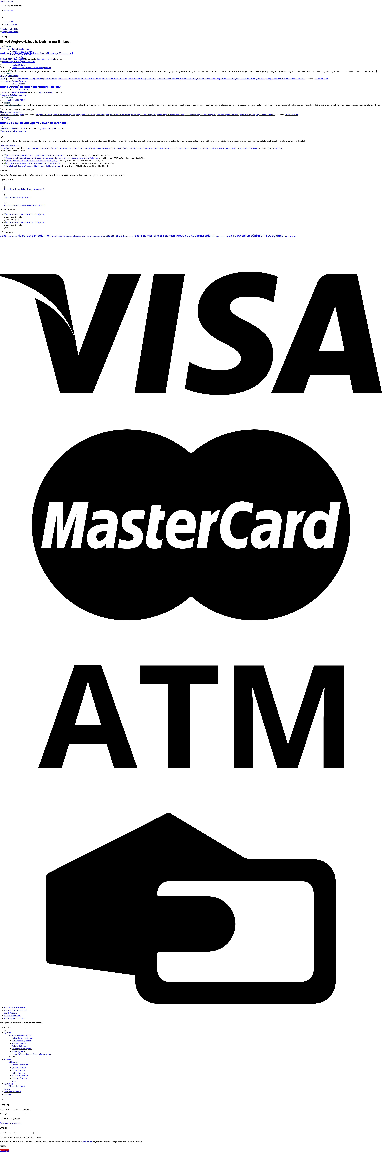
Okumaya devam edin (11, 76)
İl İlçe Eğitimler (274, 236)
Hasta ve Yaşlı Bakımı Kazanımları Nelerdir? (30, 87)
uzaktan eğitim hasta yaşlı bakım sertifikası (216, 78)
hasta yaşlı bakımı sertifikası (114, 78)
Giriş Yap (16, 1118)
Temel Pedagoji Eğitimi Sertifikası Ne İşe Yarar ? (24, 205)
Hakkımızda (13, 1062)
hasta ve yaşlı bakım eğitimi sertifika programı (123, 148)
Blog (14, 1081)
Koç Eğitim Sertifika (45, 59)
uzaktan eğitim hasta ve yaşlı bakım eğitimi (236, 114)
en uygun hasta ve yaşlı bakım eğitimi (39, 148)
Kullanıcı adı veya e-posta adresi (15, 1109)
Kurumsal (7, 73)
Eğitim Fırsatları (18, 84)
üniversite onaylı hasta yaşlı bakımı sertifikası (176, 78)
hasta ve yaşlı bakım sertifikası (185, 148)
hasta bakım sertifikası (91, 78)
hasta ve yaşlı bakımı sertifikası (170, 114)
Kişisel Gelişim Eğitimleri (34, 236)
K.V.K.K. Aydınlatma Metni (14, 1018)
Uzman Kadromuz (20, 1065)
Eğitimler (7, 46)
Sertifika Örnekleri (19, 1078)
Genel (2, 48)
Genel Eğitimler (12, 236)
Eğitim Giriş (8, 97)
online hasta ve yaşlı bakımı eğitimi (200, 114)
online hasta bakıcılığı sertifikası (142, 78)
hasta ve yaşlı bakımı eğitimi (143, 114)
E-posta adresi (7, 1133)
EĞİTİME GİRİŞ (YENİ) (16, 100)
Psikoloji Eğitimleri (164, 236)
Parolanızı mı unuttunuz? (10, 1123)
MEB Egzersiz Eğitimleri (112, 235)
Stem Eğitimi (5, 117)
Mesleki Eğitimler (19, 57)
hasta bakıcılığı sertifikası (69, 78)
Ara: (5, 119)
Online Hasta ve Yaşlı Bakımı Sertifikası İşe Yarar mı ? (36, 53)
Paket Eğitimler (143, 236)
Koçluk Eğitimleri (19, 65)
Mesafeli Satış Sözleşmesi (15, 1010)
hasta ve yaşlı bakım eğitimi (90, 148)
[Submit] (5, 1030)
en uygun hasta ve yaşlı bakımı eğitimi (92, 114)
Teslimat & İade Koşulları (14, 1007)
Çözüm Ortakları (19, 1067)
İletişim (7, 103)
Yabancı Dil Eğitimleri (220, 236)
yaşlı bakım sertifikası (245, 78)
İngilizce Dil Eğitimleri (290, 236)
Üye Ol (3, 1146)
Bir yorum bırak (321, 78)
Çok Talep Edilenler (16, 49)
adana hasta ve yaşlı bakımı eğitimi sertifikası (37, 78)
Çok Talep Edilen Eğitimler (245, 236)
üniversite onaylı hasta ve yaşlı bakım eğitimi (219, 148)
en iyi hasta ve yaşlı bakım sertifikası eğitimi (55, 114)
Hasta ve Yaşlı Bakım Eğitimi (12, 81)
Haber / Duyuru (18, 1073)
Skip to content (6, 1)
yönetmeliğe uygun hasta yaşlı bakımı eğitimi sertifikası (280, 78)
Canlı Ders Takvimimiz (12, 1092)
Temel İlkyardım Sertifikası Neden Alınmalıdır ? (24, 189)
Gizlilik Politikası (10, 1013)
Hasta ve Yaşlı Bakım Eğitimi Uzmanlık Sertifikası (33, 123)
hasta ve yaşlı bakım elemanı (158, 148)
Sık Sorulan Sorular (20, 89)
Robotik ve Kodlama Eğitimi (194, 236)
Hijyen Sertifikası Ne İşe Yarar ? (17, 197)
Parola (3, 1114)
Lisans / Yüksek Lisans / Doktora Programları (31, 67)
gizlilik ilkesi (87, 1142)
